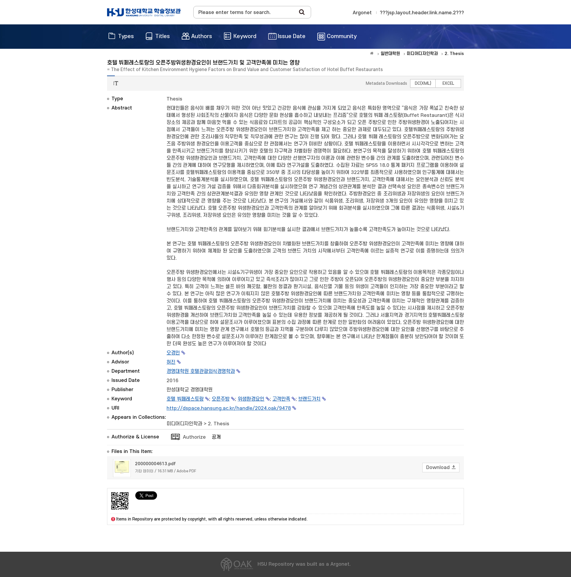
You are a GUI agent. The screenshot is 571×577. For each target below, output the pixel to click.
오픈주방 (221, 399)
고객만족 (281, 399)
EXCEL (448, 83)
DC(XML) (423, 83)
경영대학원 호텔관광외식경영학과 (201, 371)
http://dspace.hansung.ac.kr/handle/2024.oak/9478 (229, 408)
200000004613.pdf (155, 463)
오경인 (173, 353)
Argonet (362, 12)
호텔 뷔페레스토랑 (185, 399)
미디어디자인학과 (184, 424)
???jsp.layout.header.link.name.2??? (422, 12)
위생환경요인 (251, 399)
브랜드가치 (309, 399)
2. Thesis (218, 424)
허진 (171, 362)
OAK (144, 12)
